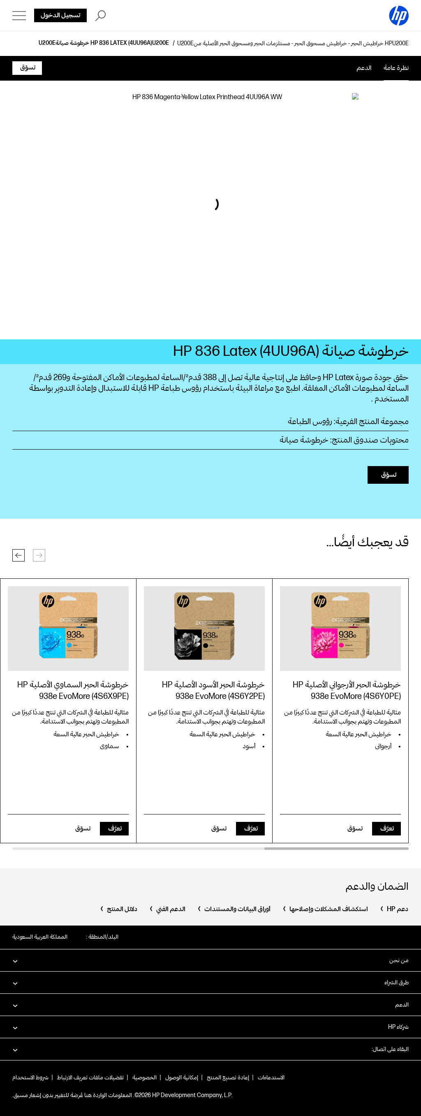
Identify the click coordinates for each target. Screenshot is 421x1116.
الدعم (363, 68)
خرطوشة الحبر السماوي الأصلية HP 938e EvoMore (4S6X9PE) (73, 690)
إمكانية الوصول (181, 1077)
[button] (18, 555)
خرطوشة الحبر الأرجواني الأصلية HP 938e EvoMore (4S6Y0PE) (347, 690)
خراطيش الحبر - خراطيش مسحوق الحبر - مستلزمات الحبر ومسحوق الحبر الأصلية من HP (293, 43)
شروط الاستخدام (30, 1077)
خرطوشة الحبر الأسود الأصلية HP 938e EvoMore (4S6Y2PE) (213, 690)
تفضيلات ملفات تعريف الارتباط (90, 1077)
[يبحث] (100, 15)
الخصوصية (144, 1077)
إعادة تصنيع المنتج (228, 1077)
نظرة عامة (396, 68)
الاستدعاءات (271, 1077)
